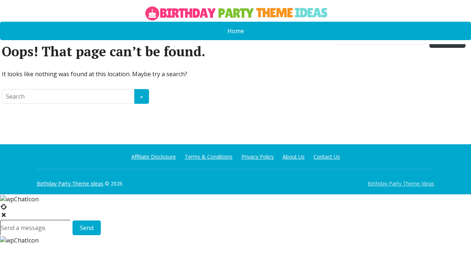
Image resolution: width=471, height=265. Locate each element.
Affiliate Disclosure (153, 156)
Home (235, 31)
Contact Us (327, 156)
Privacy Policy (257, 156)
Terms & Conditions (209, 156)
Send (86, 228)
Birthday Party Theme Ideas (70, 183)
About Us (294, 156)
